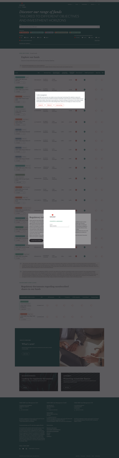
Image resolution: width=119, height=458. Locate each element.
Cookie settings (59, 105)
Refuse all (49, 105)
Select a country (53, 225)
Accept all (40, 105)
